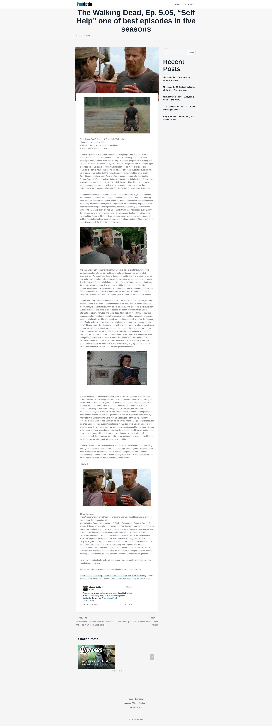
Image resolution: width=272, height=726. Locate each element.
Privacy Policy (136, 707)
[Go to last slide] (82, 657)
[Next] (152, 657)
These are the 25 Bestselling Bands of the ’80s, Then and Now (179, 88)
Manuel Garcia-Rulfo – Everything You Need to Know (178, 98)
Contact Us (139, 699)
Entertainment (188, 4)
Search (165, 49)
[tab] (112, 671)
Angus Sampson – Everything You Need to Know (178, 117)
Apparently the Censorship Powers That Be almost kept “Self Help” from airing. (113, 576)
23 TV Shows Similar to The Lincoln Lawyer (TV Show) (179, 108)
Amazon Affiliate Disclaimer (136, 703)
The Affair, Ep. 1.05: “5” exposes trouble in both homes (138, 621)
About (130, 699)
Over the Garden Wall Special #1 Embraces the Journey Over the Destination (94, 621)
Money (177, 4)
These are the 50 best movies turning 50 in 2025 (176, 78)
